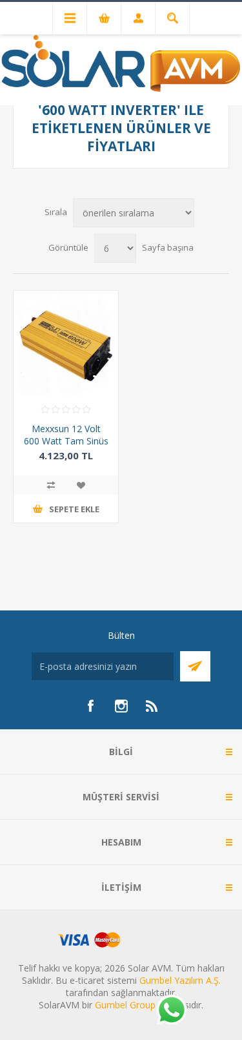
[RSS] (152, 706)
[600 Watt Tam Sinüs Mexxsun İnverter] (66, 343)
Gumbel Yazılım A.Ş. (180, 980)
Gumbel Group (125, 1005)
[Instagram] (121, 706)
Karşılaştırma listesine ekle (51, 485)
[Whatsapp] (171, 1011)
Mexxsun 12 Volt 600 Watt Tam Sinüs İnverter (66, 440)
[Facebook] (90, 706)
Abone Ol (195, 666)
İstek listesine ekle (80, 485)
